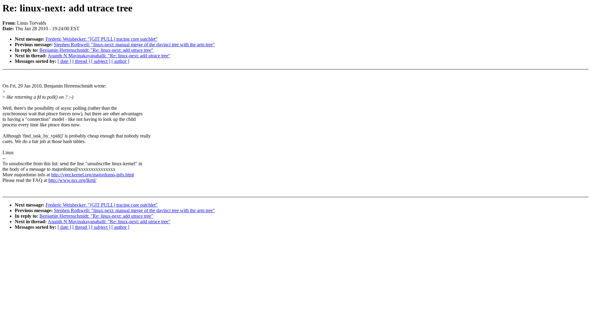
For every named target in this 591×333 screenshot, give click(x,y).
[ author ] (120, 61)
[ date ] (64, 61)
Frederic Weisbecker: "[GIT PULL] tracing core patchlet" (102, 39)
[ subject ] (100, 61)
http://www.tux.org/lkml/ (72, 180)
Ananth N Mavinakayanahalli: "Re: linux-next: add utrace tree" (109, 55)
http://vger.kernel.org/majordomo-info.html (92, 174)
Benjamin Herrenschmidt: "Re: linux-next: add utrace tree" (96, 50)
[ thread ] (81, 61)
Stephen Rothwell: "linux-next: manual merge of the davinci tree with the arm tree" (134, 44)
